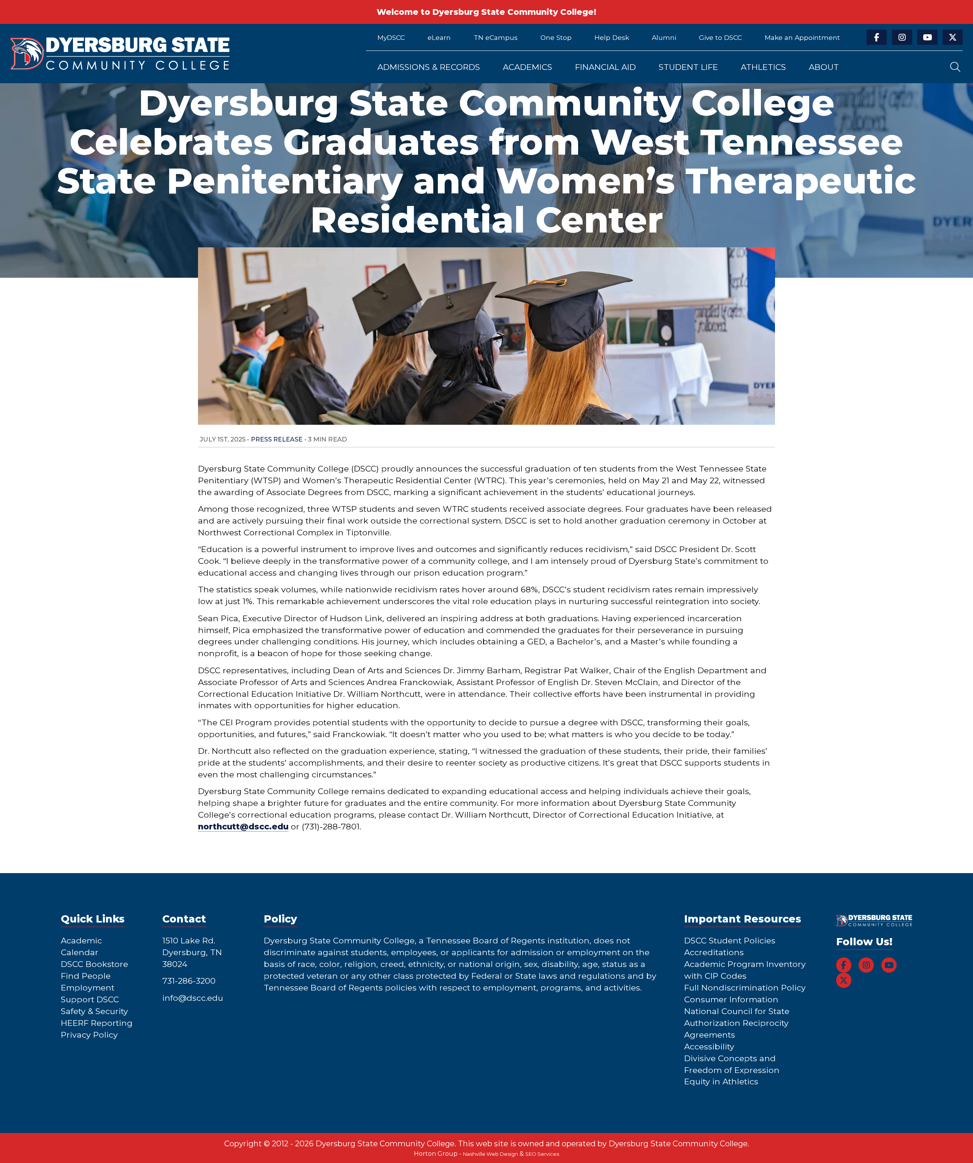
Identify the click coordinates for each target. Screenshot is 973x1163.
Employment (87, 987)
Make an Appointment (802, 37)
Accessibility (709, 1046)
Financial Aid (605, 67)
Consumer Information (731, 999)
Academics (527, 67)
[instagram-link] (902, 37)
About (824, 67)
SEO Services (542, 1154)
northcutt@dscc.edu (243, 826)
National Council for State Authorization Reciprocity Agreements (736, 1023)
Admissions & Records (428, 67)
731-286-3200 (189, 981)
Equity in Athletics (721, 1081)
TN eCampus (496, 37)
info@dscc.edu (192, 998)
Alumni (664, 37)
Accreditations (714, 952)
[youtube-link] (927, 37)
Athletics (763, 67)
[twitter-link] (953, 37)
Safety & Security (94, 1011)
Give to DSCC (720, 37)
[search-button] (955, 67)
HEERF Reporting (97, 1023)
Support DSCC (90, 999)
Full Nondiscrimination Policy (745, 987)
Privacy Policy (89, 1035)
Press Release (277, 439)
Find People (86, 976)
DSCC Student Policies (729, 940)
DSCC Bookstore (94, 964)
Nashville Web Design (490, 1154)
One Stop (556, 37)
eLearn (439, 37)
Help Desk (611, 37)
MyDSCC (391, 37)
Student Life (688, 67)
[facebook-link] (877, 37)
